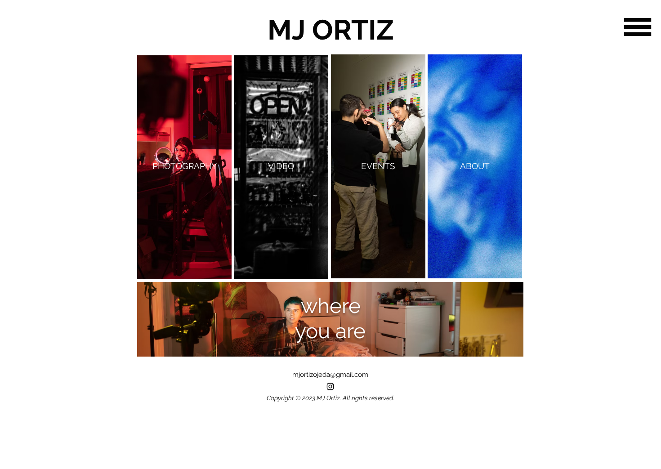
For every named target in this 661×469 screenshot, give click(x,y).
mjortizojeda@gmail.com (330, 375)
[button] (637, 27)
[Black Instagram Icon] (330, 386)
